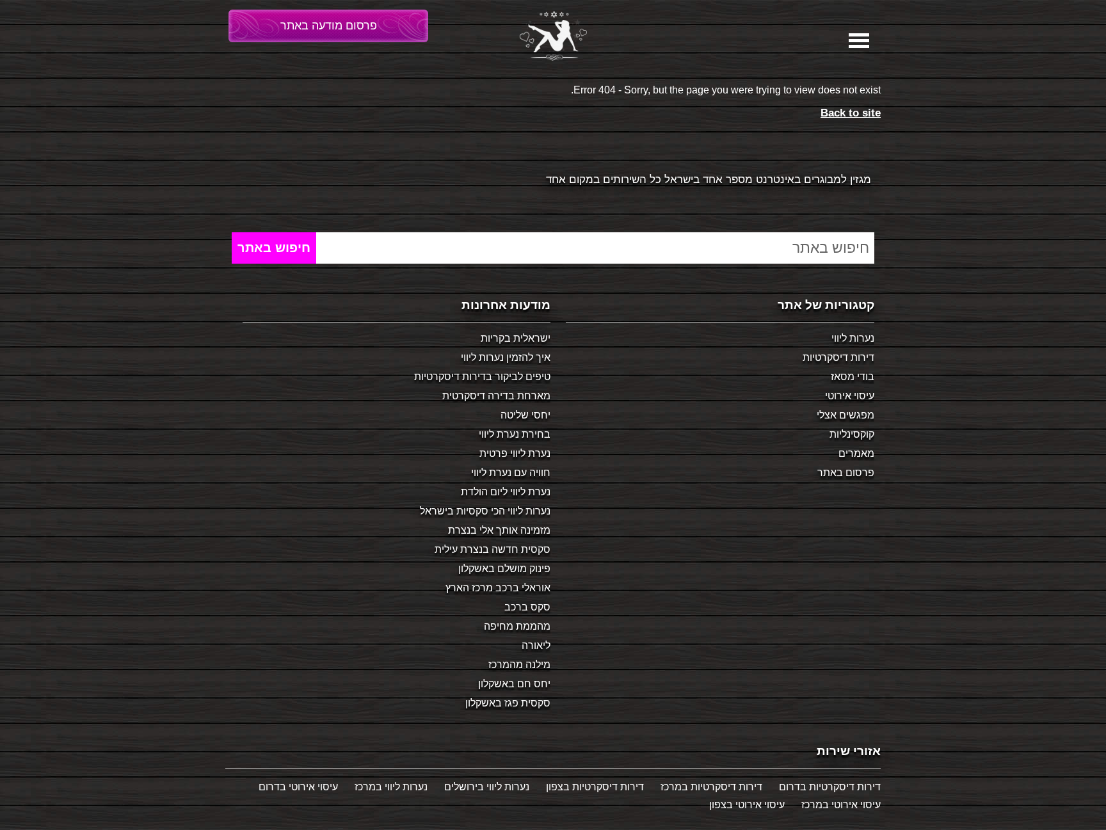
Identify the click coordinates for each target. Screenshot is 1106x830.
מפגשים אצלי (845, 415)
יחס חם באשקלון (514, 683)
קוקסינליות (852, 434)
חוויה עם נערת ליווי (510, 472)
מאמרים (856, 453)
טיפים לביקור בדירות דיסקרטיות (482, 376)
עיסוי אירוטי (849, 395)
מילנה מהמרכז (519, 664)
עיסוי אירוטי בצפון (747, 804)
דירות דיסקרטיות (838, 357)
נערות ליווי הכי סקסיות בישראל (485, 511)
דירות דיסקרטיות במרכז (711, 786)
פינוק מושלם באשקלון (504, 568)
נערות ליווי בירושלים (486, 786)
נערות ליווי (852, 338)
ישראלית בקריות (515, 338)
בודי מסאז (852, 376)
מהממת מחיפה (517, 626)
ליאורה (536, 645)
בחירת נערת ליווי (514, 434)
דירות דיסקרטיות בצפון (595, 786)
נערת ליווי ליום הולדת (505, 491)
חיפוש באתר (273, 248)
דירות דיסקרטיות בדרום (830, 786)
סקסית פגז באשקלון (507, 703)
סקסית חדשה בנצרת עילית (492, 549)
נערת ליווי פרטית (514, 453)
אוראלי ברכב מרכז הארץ (497, 587)
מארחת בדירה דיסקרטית (496, 395)
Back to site (851, 113)
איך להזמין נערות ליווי (505, 357)
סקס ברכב (527, 607)
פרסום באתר (845, 472)
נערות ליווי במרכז (391, 786)
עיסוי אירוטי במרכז (841, 804)
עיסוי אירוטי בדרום (298, 786)
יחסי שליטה (525, 415)
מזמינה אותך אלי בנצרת (499, 530)
